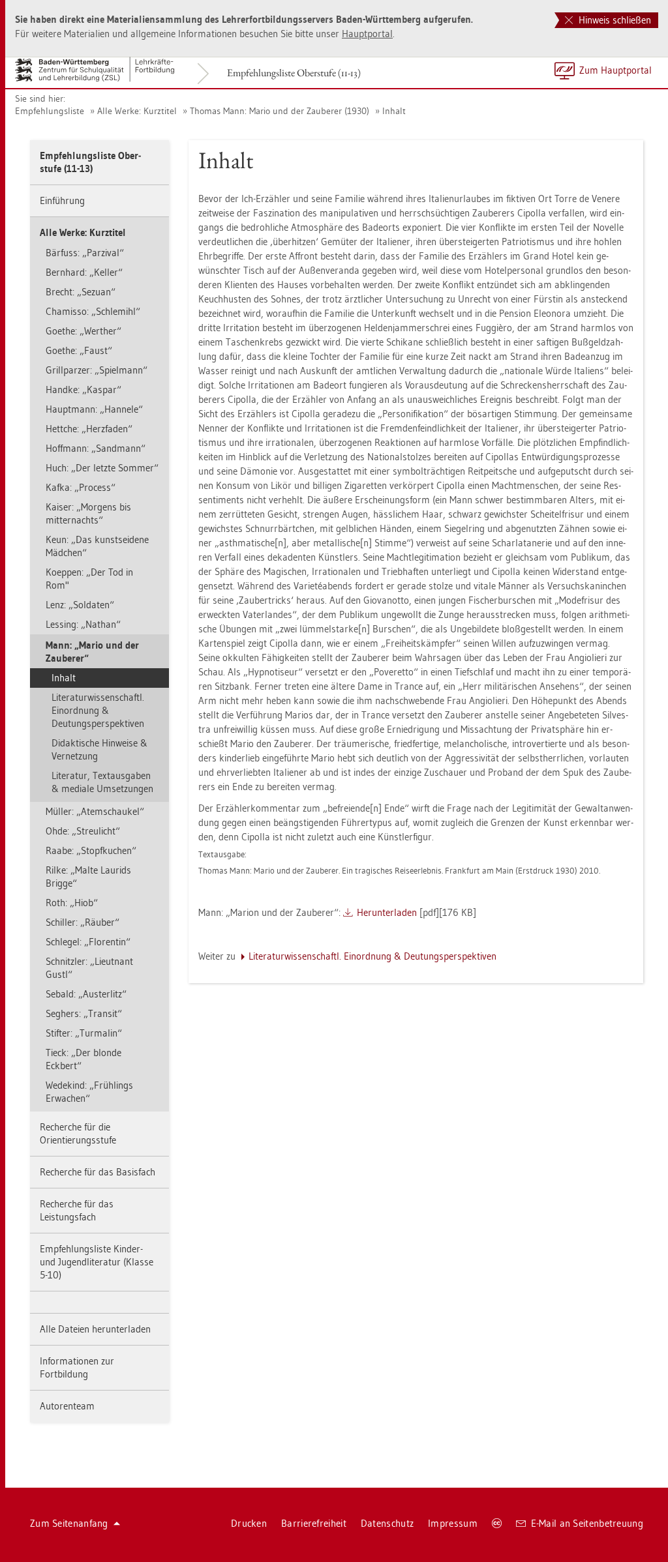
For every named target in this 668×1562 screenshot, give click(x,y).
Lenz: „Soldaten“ (80, 604)
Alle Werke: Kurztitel (137, 111)
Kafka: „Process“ (80, 487)
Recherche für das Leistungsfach (77, 1210)
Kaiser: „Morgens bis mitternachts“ (88, 513)
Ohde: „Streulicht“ (83, 831)
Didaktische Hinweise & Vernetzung (99, 749)
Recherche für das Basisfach (97, 1172)
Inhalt (394, 111)
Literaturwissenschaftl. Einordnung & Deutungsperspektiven (98, 710)
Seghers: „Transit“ (84, 1013)
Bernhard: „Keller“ (84, 272)
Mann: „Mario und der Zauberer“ (92, 651)
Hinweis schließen (613, 20)
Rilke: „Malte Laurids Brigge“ (88, 876)
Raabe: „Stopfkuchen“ (91, 850)
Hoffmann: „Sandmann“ (95, 448)
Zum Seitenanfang (69, 1523)
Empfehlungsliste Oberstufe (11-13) (294, 72)
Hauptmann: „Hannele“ (94, 409)
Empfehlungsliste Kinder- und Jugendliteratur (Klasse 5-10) (96, 1262)
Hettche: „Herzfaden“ (89, 428)
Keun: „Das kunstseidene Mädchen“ (97, 546)
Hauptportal (367, 33)
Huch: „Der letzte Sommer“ (102, 468)
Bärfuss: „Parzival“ (85, 252)
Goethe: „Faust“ (79, 350)
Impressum (453, 1523)
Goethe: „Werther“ (83, 331)
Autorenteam (67, 1406)
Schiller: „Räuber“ (82, 922)
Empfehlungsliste (49, 111)
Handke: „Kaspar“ (83, 389)
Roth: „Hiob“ (72, 902)
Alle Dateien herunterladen (95, 1329)
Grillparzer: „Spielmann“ (96, 370)
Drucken (249, 1523)
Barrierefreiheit (313, 1523)
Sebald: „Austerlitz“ (86, 994)
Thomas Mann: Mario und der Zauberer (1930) (279, 111)
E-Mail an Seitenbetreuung (587, 1523)
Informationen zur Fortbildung (77, 1367)
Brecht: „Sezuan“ (80, 292)
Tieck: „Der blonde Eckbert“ (83, 1059)
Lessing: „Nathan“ (83, 624)
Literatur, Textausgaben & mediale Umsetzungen (102, 782)
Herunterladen (387, 912)
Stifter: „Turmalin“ (84, 1033)
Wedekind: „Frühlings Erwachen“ (89, 1091)
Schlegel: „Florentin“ (88, 942)
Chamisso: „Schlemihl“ (93, 311)
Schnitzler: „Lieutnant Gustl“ (89, 967)
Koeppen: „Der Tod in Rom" (89, 578)
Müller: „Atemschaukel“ (95, 811)
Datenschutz (387, 1523)
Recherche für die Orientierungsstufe (78, 1133)
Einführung (62, 200)
